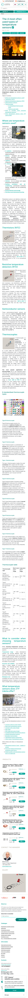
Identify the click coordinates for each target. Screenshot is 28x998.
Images (22, 33)
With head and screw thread (12, 731)
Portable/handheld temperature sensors (15, 732)
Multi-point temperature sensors (13, 726)
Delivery (3, 955)
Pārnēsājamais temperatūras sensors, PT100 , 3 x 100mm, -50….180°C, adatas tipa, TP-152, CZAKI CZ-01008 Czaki (13, 821)
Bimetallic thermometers (11, 736)
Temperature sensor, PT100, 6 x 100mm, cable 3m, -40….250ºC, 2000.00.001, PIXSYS (13, 766)
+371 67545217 (5, 966)
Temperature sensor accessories (13, 737)
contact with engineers (6, 964)
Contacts (14, 33)
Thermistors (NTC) (10, 99)
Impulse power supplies (6, 935)
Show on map (4, 970)
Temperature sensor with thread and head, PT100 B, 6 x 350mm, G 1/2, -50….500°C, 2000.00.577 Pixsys (13, 807)
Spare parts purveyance (6, 945)
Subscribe (21, 919)
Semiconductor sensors (11, 102)
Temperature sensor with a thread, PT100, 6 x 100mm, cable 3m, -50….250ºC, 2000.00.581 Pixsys (14, 780)
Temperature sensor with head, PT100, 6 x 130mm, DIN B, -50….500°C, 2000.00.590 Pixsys (13, 793)
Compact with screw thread (12, 727)
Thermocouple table (13, 109)
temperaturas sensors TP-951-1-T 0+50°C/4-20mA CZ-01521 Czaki (11, 833)
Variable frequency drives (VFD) (7, 933)
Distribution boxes (5, 936)
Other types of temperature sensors (14, 739)
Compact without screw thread (13, 724)
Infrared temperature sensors (12, 734)
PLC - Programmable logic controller (8, 938)
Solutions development (6, 948)
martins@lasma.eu (6, 866)
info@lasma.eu (21, 1)
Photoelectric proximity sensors (7, 926)
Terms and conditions (5, 951)
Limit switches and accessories (7, 931)
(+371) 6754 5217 (9, 1)
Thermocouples (9, 104)
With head (7, 729)
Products (6, 33)
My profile (3, 953)
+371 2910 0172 (6, 864)
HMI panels (3, 928)
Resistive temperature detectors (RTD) (14, 101)
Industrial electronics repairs (7, 946)
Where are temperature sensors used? (14, 97)
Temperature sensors (5, 930)
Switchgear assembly (5, 950)
